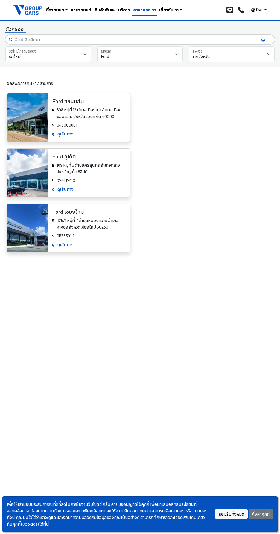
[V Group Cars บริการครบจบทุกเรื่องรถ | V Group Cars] (28, 9)
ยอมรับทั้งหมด (231, 513)
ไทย (259, 10)
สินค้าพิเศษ (105, 9)
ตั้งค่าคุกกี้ (261, 513)
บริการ (124, 9)
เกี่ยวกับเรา (169, 9)
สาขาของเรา (144, 9)
